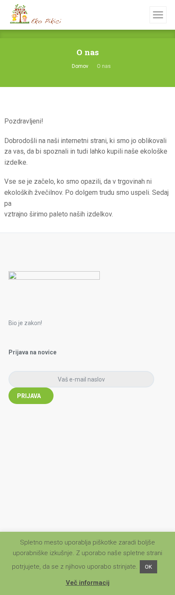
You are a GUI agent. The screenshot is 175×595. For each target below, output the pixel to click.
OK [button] (148, 567)
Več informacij (88, 583)
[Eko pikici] (34, 14)
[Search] (142, 14)
